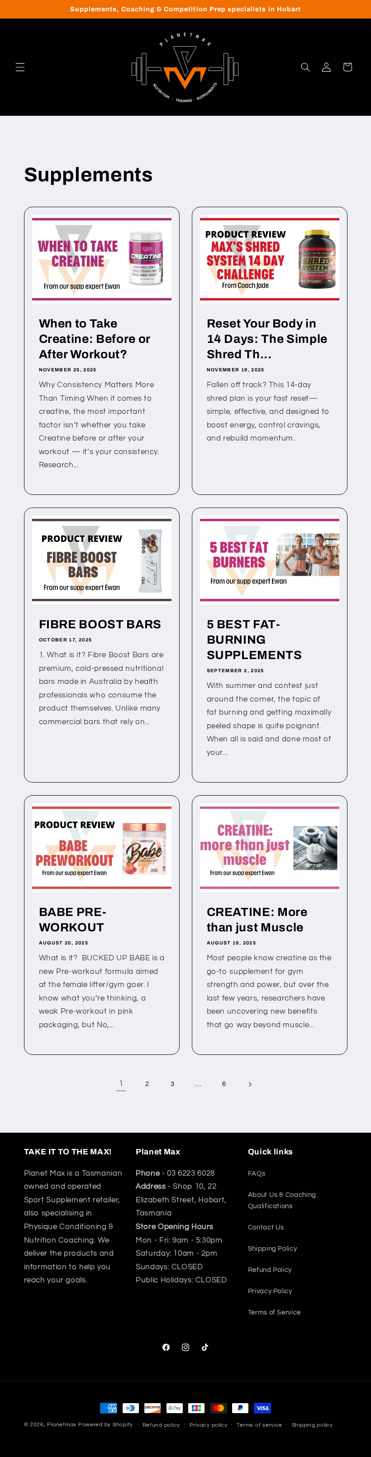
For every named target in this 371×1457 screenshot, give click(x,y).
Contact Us (266, 1227)
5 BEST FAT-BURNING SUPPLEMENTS (254, 640)
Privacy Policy (270, 1291)
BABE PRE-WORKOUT (72, 920)
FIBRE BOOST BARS (100, 624)
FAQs (257, 1173)
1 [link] (121, 1084)
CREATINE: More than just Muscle (257, 920)
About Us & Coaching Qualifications (282, 1200)
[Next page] (249, 1084)
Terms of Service (274, 1312)
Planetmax (61, 1424)
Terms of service (259, 1425)
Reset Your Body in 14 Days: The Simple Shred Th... (267, 339)
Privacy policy (209, 1425)
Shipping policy (312, 1425)
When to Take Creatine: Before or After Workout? (94, 339)
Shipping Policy (272, 1248)
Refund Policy (270, 1270)
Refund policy (162, 1425)
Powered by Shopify (105, 1424)
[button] (20, 67)
